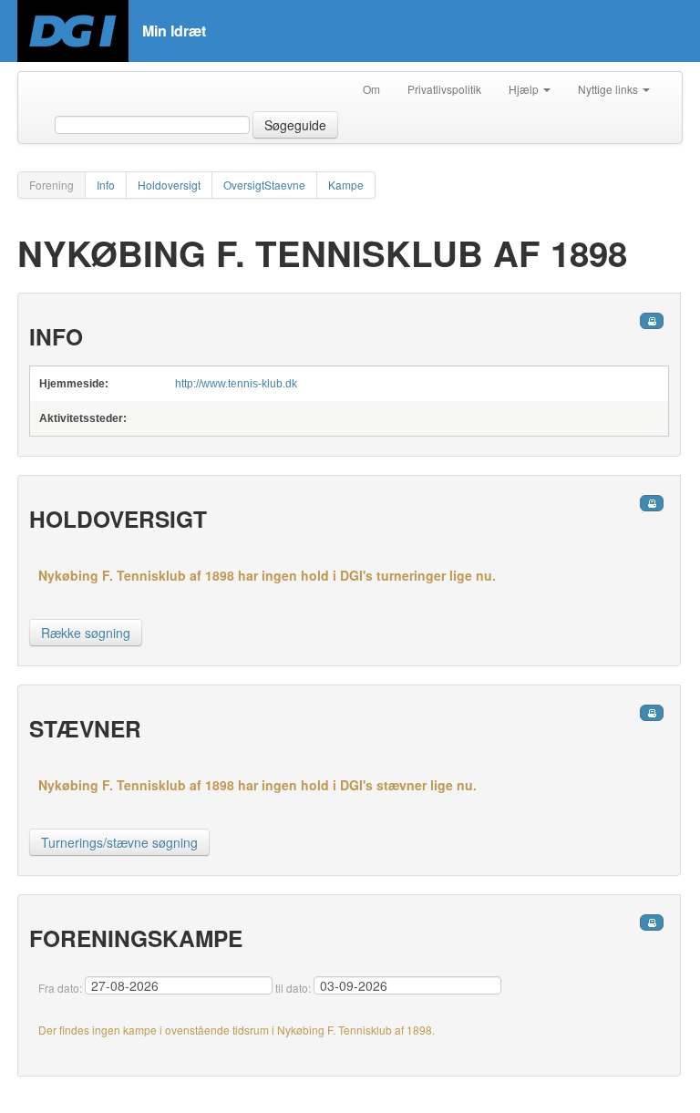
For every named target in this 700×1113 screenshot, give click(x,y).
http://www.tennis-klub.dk (236, 383)
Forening (51, 184)
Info (106, 184)
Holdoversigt (169, 184)
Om (371, 89)
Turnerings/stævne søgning (119, 842)
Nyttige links (609, 89)
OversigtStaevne (264, 184)
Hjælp (525, 89)
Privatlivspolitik (444, 89)
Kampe (346, 184)
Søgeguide (295, 125)
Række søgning (85, 632)
